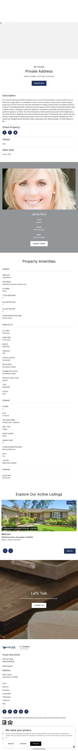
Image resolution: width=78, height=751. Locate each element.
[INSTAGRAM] (10, 712)
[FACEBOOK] (4, 712)
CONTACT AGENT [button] (39, 243)
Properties (5, 690)
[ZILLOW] (21, 712)
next (10, 550)
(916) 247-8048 (7, 659)
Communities (6, 693)
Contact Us (6, 700)
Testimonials (6, 697)
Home (4, 683)
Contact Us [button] (39, 605)
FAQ (3, 704)
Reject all (11, 743)
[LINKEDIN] (15, 712)
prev (5, 550)
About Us (5, 687)
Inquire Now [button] (39, 83)
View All (70, 551)
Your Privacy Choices (39, 748)
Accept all (36, 743)
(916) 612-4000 (39, 230)
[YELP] (26, 712)
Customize (23, 743)
